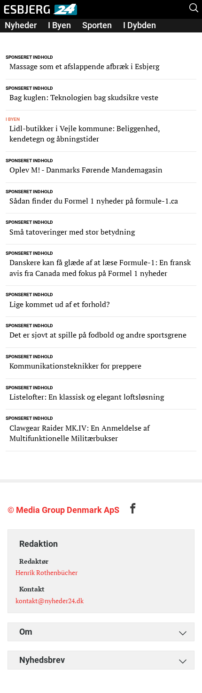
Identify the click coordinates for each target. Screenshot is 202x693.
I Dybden (139, 25)
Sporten (97, 25)
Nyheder (21, 25)
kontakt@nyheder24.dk (50, 600)
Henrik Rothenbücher (47, 572)
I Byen (59, 25)
